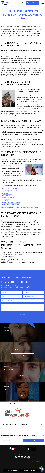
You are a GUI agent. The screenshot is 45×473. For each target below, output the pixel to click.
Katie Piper (6, 195)
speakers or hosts (14, 254)
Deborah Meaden (9, 192)
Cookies (30, 465)
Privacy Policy (32, 463)
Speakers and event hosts (9, 221)
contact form (36, 261)
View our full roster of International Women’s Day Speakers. (20, 207)
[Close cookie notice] (41, 469)
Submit (22, 315)
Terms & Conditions (34, 461)
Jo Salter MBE (7, 193)
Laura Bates (7, 199)
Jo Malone (6, 201)
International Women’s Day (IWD (18, 28)
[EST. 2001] (4, 4)
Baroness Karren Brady (10, 188)
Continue (23, 471)
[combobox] (24, 296)
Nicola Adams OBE (9, 197)
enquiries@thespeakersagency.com (13, 261)
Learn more (32, 471)
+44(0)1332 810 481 (33, 3)
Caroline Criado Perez (10, 190)
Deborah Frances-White (11, 204)
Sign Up (33, 440)
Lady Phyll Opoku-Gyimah (11, 202)
